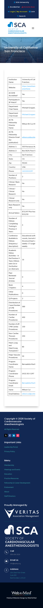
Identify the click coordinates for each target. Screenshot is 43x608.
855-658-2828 (15, 554)
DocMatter (15, 7)
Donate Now (29, 7)
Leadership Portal (11, 447)
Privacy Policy (9, 451)
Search (22, 16)
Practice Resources (11, 478)
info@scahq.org (15, 563)
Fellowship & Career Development (17, 483)
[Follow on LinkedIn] (13, 435)
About (6, 491)
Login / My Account (18, 11)
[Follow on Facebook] (9, 435)
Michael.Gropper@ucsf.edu (32, 114)
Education (8, 474)
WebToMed (32, 598)
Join (33, 11)
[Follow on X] (5, 435)
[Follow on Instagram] (17, 435)
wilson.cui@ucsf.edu (29, 394)
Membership (9, 465)
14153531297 (27, 171)
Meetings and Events (12, 469)
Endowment (9, 487)
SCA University (22, 2)
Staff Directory (9, 496)
